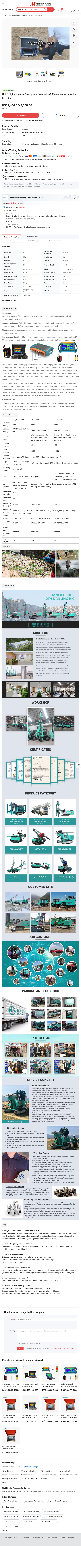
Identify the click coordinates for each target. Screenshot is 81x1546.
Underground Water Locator (34, 1501)
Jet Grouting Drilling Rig (29, 1479)
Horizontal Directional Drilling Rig (69, 1475)
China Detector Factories (31, 1511)
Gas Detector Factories (11, 1516)
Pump (62, 1479)
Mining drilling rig (7, 1471)
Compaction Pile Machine (10, 1475)
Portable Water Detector (49, 1521)
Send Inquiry (21, 115)
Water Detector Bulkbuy (11, 1526)
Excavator (43, 1479)
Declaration (62, 1537)
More (4, 1530)
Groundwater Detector (35, 15)
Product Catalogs (32, 1467)
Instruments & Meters (14, 15)
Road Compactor (26, 1475)
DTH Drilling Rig (45, 1471)
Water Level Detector (29, 1521)
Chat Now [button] (61, 115)
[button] (72, 241)
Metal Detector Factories (51, 1511)
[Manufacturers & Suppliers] (40, 4)
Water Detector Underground (52, 1516)
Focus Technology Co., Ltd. (26, 1537)
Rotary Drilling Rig (65, 1471)
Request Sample (37, 120)
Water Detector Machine (31, 1516)
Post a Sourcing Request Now (63, 1349)
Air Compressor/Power (9, 1479)
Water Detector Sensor (11, 1521)
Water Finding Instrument (12, 1501)
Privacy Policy (72, 1537)
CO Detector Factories (11, 1511)
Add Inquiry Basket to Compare (40, 81)
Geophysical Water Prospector (58, 1501)
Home (4, 15)
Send (20, 1348)
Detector (24, 15)
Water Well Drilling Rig (28, 1471)
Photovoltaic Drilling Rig (48, 1475)
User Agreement (52, 1537)
